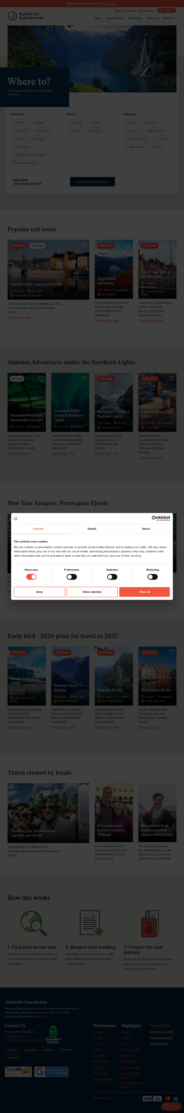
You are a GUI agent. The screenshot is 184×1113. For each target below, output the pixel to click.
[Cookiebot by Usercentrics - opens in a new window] (154, 518)
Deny (39, 591)
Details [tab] (92, 528)
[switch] (72, 577)
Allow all (144, 591)
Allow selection (92, 591)
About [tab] (146, 528)
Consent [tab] (38, 528)
